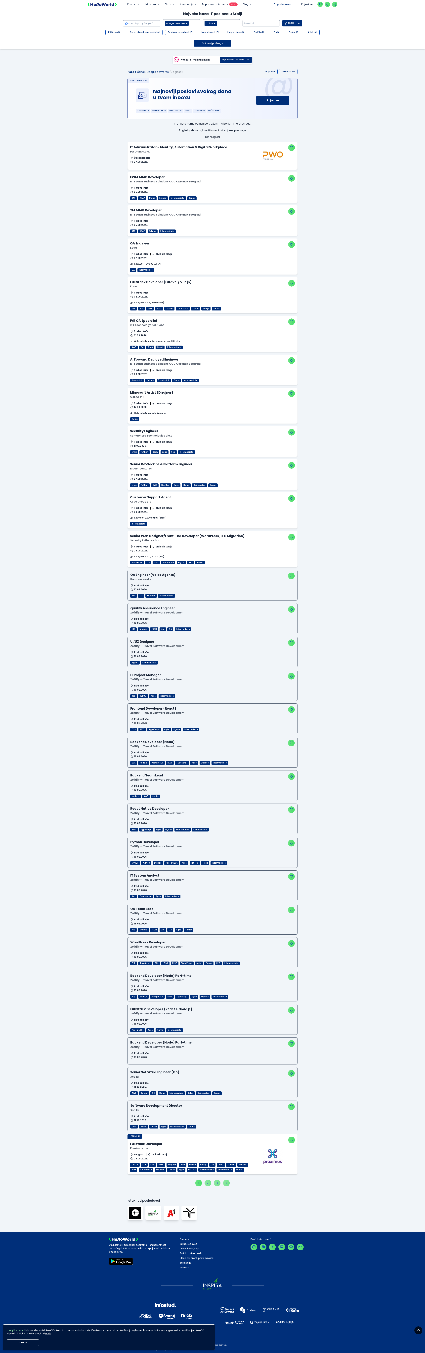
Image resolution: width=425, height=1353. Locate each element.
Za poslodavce (282, 4)
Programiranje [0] (236, 32)
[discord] (291, 1247)
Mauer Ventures (141, 468)
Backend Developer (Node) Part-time (161, 976)
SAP (133, 198)
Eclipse (162, 198)
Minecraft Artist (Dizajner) (151, 392)
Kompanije (186, 4)
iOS (133, 629)
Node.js (143, 762)
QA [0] (277, 32)
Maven (231, 1164)
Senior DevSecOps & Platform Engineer (161, 464)
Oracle (192, 1164)
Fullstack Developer (146, 1144)
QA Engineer (140, 243)
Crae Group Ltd (140, 502)
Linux (134, 452)
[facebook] (254, 1247)
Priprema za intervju (215, 4)
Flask (205, 863)
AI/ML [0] (312, 32)
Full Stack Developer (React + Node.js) (161, 1009)
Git (212, 1164)
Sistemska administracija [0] (145, 32)
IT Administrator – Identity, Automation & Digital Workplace (178, 147)
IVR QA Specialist (143, 320)
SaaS (159, 308)
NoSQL (203, 1164)
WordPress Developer (148, 942)
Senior (192, 198)
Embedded (168, 562)
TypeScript (182, 308)
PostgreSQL (157, 762)
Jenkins (243, 1164)
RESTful (194, 863)
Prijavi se (273, 100)
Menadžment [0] (210, 32)
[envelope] (300, 1247)
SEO (191, 562)
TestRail (151, 595)
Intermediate (177, 198)
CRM (156, 562)
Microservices (176, 1093)
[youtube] (272, 1247)
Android (143, 629)
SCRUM (143, 696)
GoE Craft (137, 397)
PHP (133, 308)
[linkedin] (281, 1247)
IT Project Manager (145, 675)
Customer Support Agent (150, 497)
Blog (246, 4)
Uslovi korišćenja (189, 1248)
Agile (153, 696)
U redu (23, 1342)
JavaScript (137, 380)
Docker (144, 1093)
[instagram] (263, 1247)
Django (158, 863)
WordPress (137, 562)
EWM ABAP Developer (147, 177)
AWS (134, 347)
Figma (181, 562)
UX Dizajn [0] (115, 32)
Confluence (146, 896)
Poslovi (131, 4)
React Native (182, 829)
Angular (172, 1164)
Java (182, 1164)
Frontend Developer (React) (153, 708)
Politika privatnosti (191, 1253)
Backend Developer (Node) (152, 742)
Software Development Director (156, 1105)
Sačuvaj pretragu (212, 43)
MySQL (135, 863)
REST (150, 308)
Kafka (190, 1093)
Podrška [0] (259, 32)
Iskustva (150, 4)
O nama (184, 1239)
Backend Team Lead (146, 775)
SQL (141, 308)
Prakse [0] (294, 32)
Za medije (185, 1262)
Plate (168, 4)
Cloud (152, 198)
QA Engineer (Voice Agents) (152, 575)
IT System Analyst (144, 875)
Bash (155, 452)
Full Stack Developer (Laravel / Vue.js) (161, 282)
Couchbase (146, 1169)
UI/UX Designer (142, 641)
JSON (154, 629)
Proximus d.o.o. (140, 1148)
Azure (143, 1126)
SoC (173, 452)
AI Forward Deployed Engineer (154, 359)
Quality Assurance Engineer (152, 608)
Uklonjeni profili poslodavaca (197, 1258)
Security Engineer (144, 431)
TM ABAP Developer (146, 210)
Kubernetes (200, 485)
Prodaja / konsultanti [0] (180, 32)
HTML (165, 963)
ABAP (142, 198)
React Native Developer (149, 808)
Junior (135, 419)
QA (133, 270)
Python (150, 380)
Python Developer (144, 842)
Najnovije (270, 71)
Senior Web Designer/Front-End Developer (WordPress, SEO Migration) (187, 536)
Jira (133, 595)
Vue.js (206, 308)
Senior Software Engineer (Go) (154, 1072)
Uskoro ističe (288, 71)
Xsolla (134, 1077)
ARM (134, 1169)
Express (205, 762)
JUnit (220, 1164)
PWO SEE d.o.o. (140, 151)
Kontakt (184, 1267)
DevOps (165, 485)
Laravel (169, 308)
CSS (134, 729)
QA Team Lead (142, 909)
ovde (48, 1333)
